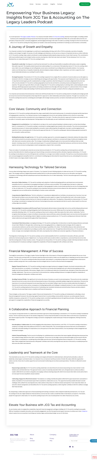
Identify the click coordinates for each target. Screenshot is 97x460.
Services (38, 4)
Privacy (52, 438)
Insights (52, 4)
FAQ (51, 440)
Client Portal (85, 4)
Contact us (84, 411)
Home (31, 4)
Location (45, 4)
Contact (59, 4)
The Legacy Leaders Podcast (27, 36)
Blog (31, 438)
